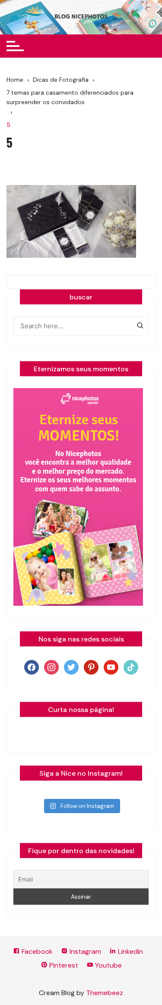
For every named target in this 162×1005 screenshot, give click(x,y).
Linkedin (129, 951)
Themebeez (104, 992)
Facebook (36, 951)
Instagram (84, 951)
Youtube (107, 965)
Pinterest (63, 965)
